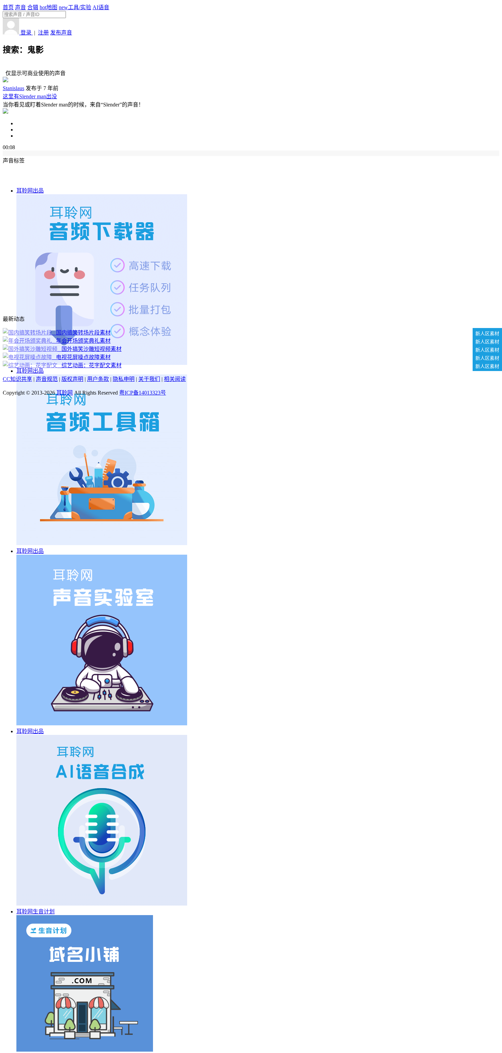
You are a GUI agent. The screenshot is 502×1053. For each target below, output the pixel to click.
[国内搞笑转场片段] (28, 333)
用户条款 (98, 379)
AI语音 (101, 7)
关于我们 (149, 379)
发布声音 (61, 32)
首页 (8, 7)
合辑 (32, 7)
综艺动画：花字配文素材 (90, 365)
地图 (48, 7)
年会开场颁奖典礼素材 (82, 341)
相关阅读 (175, 379)
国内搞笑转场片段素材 (82, 333)
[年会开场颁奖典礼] (28, 341)
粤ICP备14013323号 (142, 393)
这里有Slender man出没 (30, 96)
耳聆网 (64, 393)
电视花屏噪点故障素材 (82, 357)
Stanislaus (13, 88)
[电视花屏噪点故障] (28, 357)
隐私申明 (124, 379)
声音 (20, 7)
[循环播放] (257, 130)
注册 (43, 32)
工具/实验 (75, 7)
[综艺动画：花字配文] (31, 365)
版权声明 (72, 379)
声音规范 (47, 379)
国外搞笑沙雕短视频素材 (90, 349)
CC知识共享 (17, 379)
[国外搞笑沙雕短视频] (31, 349)
